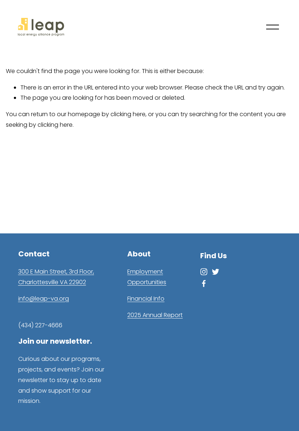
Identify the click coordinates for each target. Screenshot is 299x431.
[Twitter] (215, 271)
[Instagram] (203, 271)
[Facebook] (203, 283)
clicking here (127, 114)
